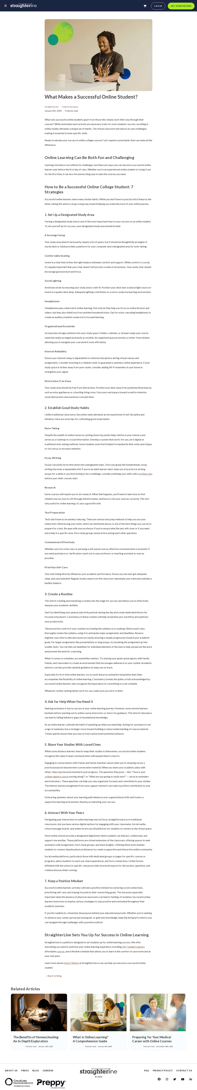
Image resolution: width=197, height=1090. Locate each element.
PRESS (25, 1070)
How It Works (71, 962)
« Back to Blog (54, 975)
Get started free (181, 6)
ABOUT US (11, 1070)
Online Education (70, 106)
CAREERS (48, 1070)
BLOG (35, 1070)
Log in (158, 6)
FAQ (146, 1070)
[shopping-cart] (145, 6)
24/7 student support (133, 946)
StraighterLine (51, 106)
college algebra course (56, 776)
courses (60, 951)
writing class (145, 473)
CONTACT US (184, 1070)
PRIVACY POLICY (163, 1070)
